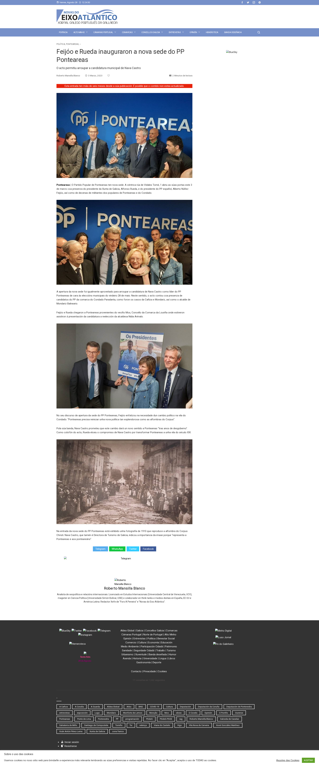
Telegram (100, 548)
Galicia (139, 630)
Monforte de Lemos (132, 713)
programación (132, 719)
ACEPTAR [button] (308, 760)
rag (180, 719)
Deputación (185, 706)
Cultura (142, 642)
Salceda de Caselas (229, 719)
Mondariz (111, 713)
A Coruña (79, 706)
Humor (172, 654)
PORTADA (63, 32)
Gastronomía (143, 662)
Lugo (97, 713)
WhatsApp (117, 548)
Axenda (127, 658)
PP (117, 719)
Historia (137, 658)
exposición (82, 713)
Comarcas (127, 32)
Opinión (193, 32)
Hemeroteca (212, 32)
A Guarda (95, 706)
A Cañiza (63, 706)
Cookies (162, 671)
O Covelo (193, 713)
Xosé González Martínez (228, 725)
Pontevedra (103, 719)
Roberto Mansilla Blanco (124, 588)
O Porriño (223, 713)
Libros (171, 658)
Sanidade (127, 650)
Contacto (136, 671)
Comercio (130, 642)
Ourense (239, 713)
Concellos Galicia (150, 32)
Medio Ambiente (130, 646)
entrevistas (64, 713)
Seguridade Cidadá (144, 650)
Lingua (162, 658)
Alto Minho (79, 32)
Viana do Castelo (162, 725)
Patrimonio (171, 646)
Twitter (133, 548)
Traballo (160, 650)
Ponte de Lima (84, 719)
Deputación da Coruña (208, 706)
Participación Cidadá (152, 646)
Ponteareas (72, 44)
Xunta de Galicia (97, 731)
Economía (153, 642)
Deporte (157, 662)
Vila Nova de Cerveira (199, 725)
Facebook (148, 548)
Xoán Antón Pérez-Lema (70, 731)
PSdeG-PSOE (166, 719)
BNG (141, 706)
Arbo (129, 706)
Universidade (150, 658)
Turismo (171, 650)
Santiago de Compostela (96, 725)
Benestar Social (166, 638)
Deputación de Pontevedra (239, 706)
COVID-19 (154, 706)
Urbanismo (127, 654)
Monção (153, 713)
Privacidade (149, 671)
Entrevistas (175, 32)
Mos (166, 713)
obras (179, 713)
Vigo (179, 725)
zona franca (118, 731)
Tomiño (118, 725)
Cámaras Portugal (103, 32)
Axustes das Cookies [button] (287, 760)
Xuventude (141, 654)
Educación (166, 642)
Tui (131, 725)
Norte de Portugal (152, 634)
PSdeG (149, 719)
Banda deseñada (233, 32)
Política (60, 44)
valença (143, 725)
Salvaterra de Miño (68, 725)
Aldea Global (127, 630)
